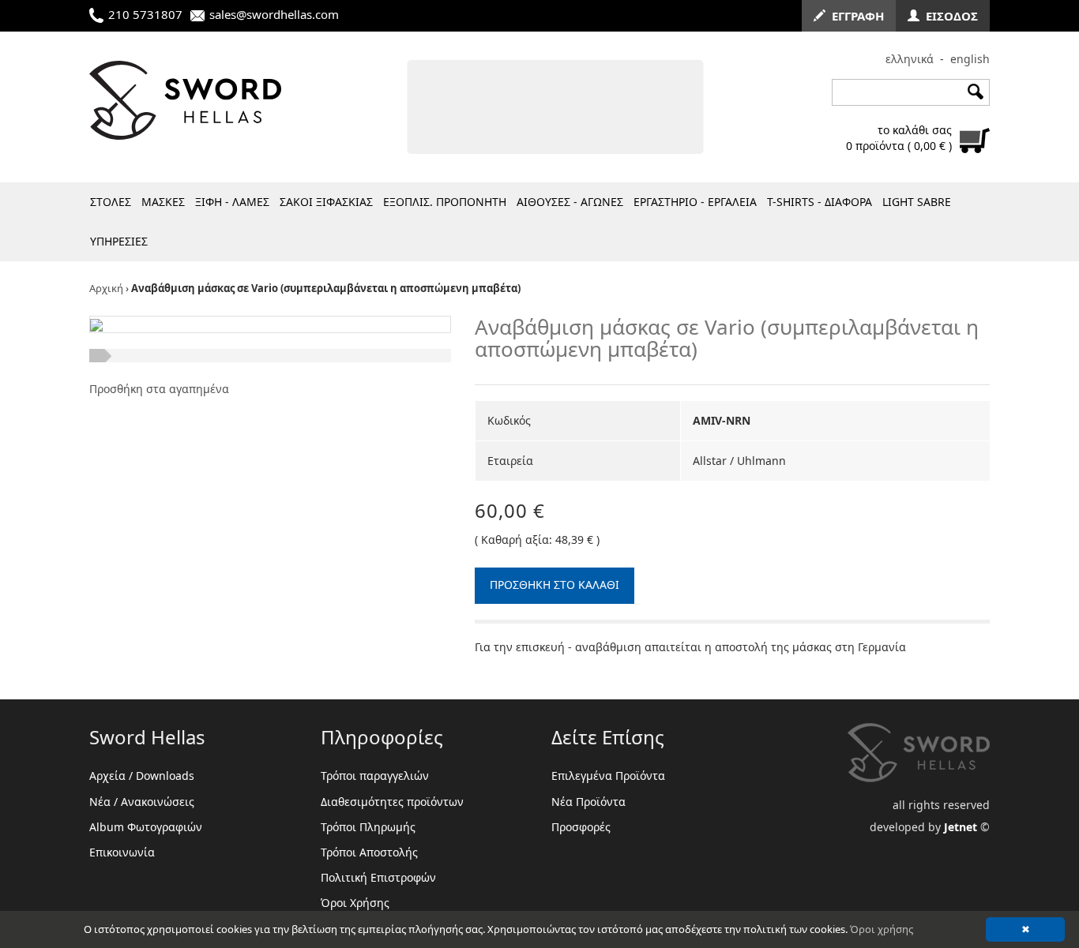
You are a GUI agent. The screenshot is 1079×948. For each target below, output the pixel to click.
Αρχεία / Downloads (141, 775)
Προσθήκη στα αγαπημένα (159, 388)
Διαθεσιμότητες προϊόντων (392, 801)
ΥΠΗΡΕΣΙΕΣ (119, 241)
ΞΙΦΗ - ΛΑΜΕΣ (232, 201)
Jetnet (960, 826)
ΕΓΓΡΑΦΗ (854, 16)
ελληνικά (909, 58)
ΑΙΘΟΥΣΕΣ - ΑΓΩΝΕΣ (570, 201)
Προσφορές (581, 826)
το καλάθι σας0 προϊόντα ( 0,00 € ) (899, 137)
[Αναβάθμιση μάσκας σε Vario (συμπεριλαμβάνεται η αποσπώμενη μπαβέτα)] (96, 324)
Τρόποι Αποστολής (369, 852)
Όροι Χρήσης (355, 902)
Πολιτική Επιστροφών (378, 877)
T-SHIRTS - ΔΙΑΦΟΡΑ (819, 201)
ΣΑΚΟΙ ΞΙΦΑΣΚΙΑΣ (326, 201)
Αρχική (106, 288)
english (970, 58)
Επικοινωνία (122, 852)
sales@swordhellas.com (274, 14)
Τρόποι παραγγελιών (375, 775)
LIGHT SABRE (916, 201)
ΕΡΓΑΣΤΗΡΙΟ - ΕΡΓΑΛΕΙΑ (695, 201)
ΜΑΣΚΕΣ (163, 201)
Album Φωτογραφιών (145, 826)
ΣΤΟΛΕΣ (110, 201)
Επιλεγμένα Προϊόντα (608, 775)
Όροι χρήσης (881, 929)
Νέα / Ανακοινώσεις (141, 801)
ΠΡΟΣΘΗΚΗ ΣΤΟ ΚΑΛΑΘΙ (554, 584)
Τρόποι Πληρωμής (368, 826)
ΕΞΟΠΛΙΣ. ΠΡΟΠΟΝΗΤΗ (444, 201)
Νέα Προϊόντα (588, 801)
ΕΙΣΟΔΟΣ (948, 16)
